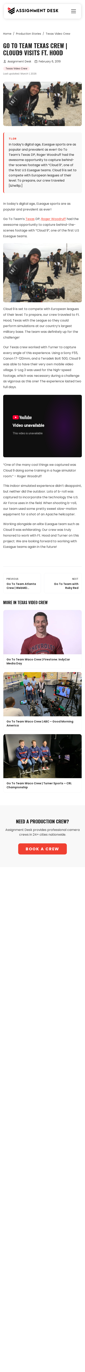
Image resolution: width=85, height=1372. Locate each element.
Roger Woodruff (53, 219)
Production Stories (28, 34)
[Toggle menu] (73, 11)
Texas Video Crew (58, 34)
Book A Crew (42, 849)
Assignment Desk (19, 61)
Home (7, 34)
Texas (30, 219)
